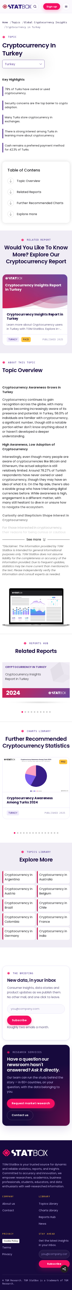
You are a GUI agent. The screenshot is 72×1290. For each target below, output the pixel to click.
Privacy (7, 1254)
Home (5, 22)
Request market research (31, 1103)
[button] (22, 712)
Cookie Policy (11, 1241)
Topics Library (48, 1204)
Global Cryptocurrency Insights (45, 22)
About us (8, 1204)
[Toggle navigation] (66, 6)
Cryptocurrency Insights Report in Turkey (23, 676)
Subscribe (19, 1020)
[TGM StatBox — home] (16, 6)
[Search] (35, 6)
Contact (8, 1210)
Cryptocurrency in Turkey (25, 667)
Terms (6, 1247)
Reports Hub (47, 1217)
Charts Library (48, 1210)
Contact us (20, 1115)
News (42, 1224)
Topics (16, 22)
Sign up (51, 6)
